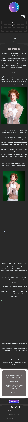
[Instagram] (8, 407)
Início (14, 23)
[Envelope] (19, 407)
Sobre (14, 26)
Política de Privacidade (14, 410)
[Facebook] (12, 407)
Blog (14, 29)
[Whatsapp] (16, 407)
